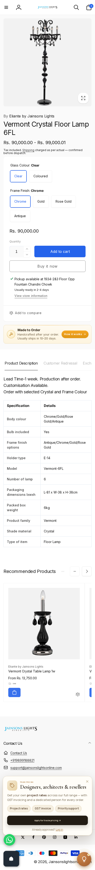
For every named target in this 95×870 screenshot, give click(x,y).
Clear (18, 176)
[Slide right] (87, 571)
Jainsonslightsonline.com (70, 862)
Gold (41, 201)
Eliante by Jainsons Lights (28, 116)
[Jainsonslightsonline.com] (20, 731)
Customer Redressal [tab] (60, 363)
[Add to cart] (14, 692)
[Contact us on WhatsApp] (9, 840)
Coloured (40, 176)
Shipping (28, 150)
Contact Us (18, 753)
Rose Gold (63, 201)
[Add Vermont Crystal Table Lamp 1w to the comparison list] (78, 694)
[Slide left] (75, 571)
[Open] (11, 859)
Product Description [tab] (21, 363)
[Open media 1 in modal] (47, 62)
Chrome (20, 201)
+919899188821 (22, 760)
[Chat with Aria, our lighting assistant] (84, 859)
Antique (20, 216)
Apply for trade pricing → (47, 820)
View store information (31, 296)
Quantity (15, 241)
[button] (6, 7)
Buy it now (47, 266)
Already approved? (47, 830)
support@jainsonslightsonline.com (36, 768)
